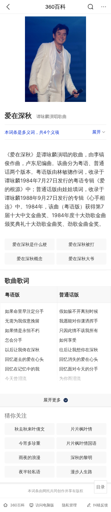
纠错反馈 (100, 505)
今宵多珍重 (29, 443)
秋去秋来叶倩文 (29, 428)
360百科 (55, 7)
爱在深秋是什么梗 (29, 244)
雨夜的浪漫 (29, 457)
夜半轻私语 (29, 471)
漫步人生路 (81, 471)
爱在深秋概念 (30, 258)
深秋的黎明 (81, 457)
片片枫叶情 (81, 428)
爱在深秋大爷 (81, 258)
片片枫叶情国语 (81, 443)
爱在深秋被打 (81, 244)
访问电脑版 (44, 505)
